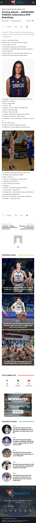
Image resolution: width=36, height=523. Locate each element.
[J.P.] (3, 21)
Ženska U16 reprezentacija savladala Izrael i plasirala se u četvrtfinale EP (18, 362)
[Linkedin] (15, 511)
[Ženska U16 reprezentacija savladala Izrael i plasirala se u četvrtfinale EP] (18, 348)
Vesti (23, 9)
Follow (18, 379)
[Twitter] (30, 511)
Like (7, 379)
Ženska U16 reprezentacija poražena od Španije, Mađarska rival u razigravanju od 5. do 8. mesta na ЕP (18, 325)
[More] (27, 27)
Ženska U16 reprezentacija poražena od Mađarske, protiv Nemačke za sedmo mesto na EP (18, 289)
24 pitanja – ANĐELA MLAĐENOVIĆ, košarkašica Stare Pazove (9, 227)
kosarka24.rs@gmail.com (20, 506)
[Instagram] (10, 511)
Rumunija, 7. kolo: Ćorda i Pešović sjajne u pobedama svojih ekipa (26, 227)
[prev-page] (3, 369)
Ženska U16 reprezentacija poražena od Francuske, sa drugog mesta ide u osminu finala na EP (22, 478)
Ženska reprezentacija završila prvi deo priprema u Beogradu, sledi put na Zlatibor (23, 466)
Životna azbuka (16, 9)
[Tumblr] (25, 511)
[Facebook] (5, 511)
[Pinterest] (20, 511)
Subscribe (29, 379)
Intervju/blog (6, 9)
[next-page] (6, 369)
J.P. (7, 20)
